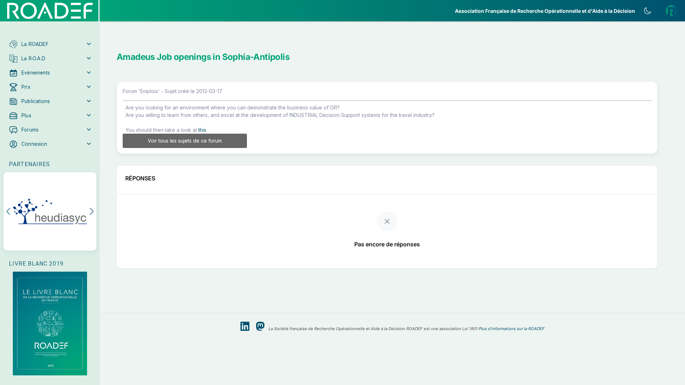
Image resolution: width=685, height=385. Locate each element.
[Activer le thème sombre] (647, 11)
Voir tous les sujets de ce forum (185, 141)
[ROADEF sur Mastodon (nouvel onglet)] (260, 326)
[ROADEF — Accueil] (50, 10)
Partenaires (29, 164)
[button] (50, 44)
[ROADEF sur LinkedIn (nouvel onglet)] (244, 326)
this (202, 130)
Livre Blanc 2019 (36, 263)
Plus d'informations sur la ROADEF (511, 328)
